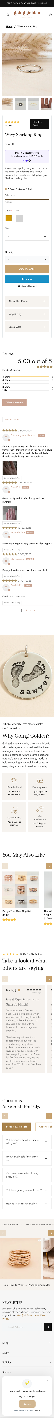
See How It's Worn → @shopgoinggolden (27, 1285)
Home (9, 26)
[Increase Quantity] (45, 259)
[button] (12, 122)
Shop (5, 1343)
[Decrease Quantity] (8, 259)
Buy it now (27, 279)
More (5, 1352)
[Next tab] (49, 1116)
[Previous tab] (5, 1116)
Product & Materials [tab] (16, 1126)
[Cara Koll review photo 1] (9, 513)
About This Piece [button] (18, 301)
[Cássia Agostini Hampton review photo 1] (9, 468)
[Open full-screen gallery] (27, 64)
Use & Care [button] (15, 327)
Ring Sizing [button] (15, 314)
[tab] (27, 201)
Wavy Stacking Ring (27, 26)
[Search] (8, 15)
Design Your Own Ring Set (16, 911)
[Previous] (5, 866)
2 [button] (26, 610)
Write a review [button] (14, 402)
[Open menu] (3, 15)
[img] (9, 430)
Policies (6, 1362)
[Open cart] (50, 15)
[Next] (49, 866)
